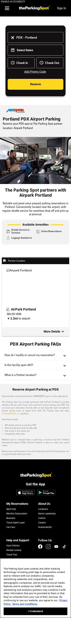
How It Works (12, 545)
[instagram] (49, 548)
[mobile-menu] (7, 8)
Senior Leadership (47, 513)
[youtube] (57, 548)
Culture (41, 518)
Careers (42, 522)
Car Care (10, 527)
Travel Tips (11, 554)
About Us (44, 503)
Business (10, 518)
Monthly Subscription (16, 513)
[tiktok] (64, 548)
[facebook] (41, 548)
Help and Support (17, 540)
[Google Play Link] (46, 493)
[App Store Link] (25, 493)
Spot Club (11, 509)
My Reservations (17, 503)
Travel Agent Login (15, 522)
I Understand (35, 611)
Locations (43, 509)
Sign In (61, 8)
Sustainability (45, 527)
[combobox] (38, 37)
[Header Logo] (33, 8)
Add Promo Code (35, 71)
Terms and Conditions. (25, 604)
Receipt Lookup (13, 550)
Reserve (35, 84)
